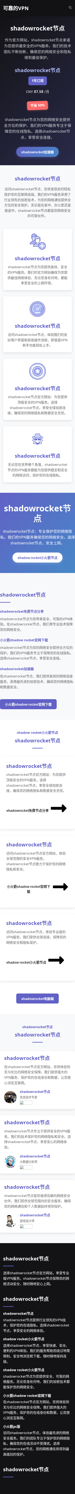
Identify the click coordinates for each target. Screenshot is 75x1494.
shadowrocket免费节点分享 (27, 810)
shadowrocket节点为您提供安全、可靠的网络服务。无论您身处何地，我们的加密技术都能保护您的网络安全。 (36, 1381)
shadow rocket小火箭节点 (38, 558)
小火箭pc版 (11, 1426)
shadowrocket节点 (26, 1258)
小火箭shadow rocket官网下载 (28, 704)
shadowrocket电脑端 (37, 999)
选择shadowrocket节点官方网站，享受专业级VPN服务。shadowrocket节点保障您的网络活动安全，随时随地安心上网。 (36, 1278)
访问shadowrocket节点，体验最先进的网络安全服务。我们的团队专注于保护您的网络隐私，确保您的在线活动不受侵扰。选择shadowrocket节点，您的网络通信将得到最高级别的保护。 (36, 1443)
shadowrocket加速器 (37, 152)
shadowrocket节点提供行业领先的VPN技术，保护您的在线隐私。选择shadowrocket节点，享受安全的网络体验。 (36, 1325)
